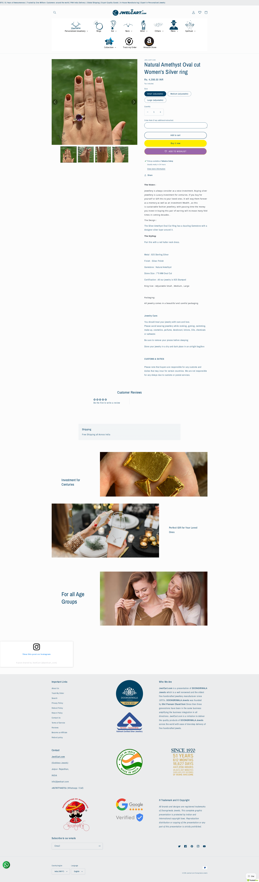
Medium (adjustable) (179, 93)
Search (54, 698)
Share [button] (150, 175)
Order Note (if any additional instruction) (158, 120)
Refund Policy (57, 708)
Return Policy (57, 713)
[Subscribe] (99, 846)
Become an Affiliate (59, 732)
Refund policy (57, 737)
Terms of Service (58, 722)
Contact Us (56, 717)
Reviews (55, 727)
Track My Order (58, 693)
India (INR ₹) (59, 871)
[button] (55, 12)
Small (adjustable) (155, 93)
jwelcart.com (191, 873)
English (76, 871)
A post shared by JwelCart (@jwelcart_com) (36, 663)
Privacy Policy (57, 703)
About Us (55, 688)
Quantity (147, 106)
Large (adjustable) (155, 100)
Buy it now (175, 143)
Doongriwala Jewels (201, 873)
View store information (156, 168)
